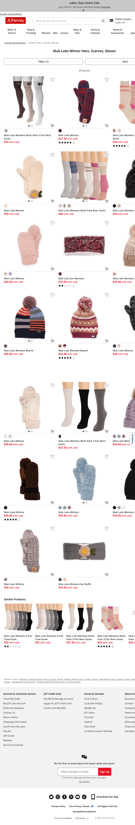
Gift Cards (8, 735)
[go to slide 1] (77, 10)
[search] (104, 21)
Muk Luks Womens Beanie (18, 350)
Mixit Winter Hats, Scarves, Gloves (115, 679)
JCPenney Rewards (13, 708)
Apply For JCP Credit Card (58, 703)
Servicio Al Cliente (13, 744)
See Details (84, 781)
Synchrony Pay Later (14, 726)
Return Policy (10, 717)
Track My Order (11, 698)
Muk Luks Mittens (68, 135)
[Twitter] (51, 797)
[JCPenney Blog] (84, 797)
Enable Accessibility (11, 14)
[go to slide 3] (83, 10)
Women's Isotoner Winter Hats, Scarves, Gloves (41, 679)
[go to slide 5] (89, 10)
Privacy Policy (58, 806)
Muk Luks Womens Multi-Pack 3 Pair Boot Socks (27, 137)
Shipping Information (15, 721)
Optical (88, 721)
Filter (43, 61)
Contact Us (9, 712)
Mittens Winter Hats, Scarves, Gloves (81, 679)
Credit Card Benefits (55, 708)
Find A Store (91, 698)
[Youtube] (78, 797)
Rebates (7, 740)
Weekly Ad (90, 708)
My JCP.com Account (14, 703)
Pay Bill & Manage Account (58, 698)
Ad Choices (80, 818)
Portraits (89, 717)
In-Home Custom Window (98, 731)
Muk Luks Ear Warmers (71, 278)
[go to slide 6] (92, 10)
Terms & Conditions (63, 818)
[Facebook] (65, 797)
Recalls (7, 731)
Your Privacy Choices (79, 806)
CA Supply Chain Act (107, 806)
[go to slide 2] (80, 10)
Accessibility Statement (84, 811)
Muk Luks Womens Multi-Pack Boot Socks (82, 210)
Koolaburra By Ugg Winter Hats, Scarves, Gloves (59, 681)
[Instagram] (58, 797)
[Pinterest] (71, 797)
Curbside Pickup (93, 703)
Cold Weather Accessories (23, 681)
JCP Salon (89, 712)
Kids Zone (89, 726)
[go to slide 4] (86, 10)
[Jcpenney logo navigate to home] (15, 20)
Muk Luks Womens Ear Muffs (74, 584)
